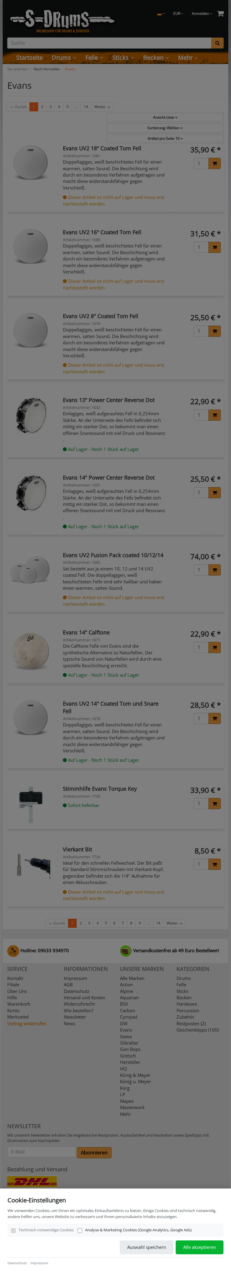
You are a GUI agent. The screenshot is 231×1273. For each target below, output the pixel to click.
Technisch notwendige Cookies (46, 1230)
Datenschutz (17, 1263)
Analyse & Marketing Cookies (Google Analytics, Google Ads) (138, 1230)
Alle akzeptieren (199, 1247)
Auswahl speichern (146, 1247)
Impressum (39, 1263)
